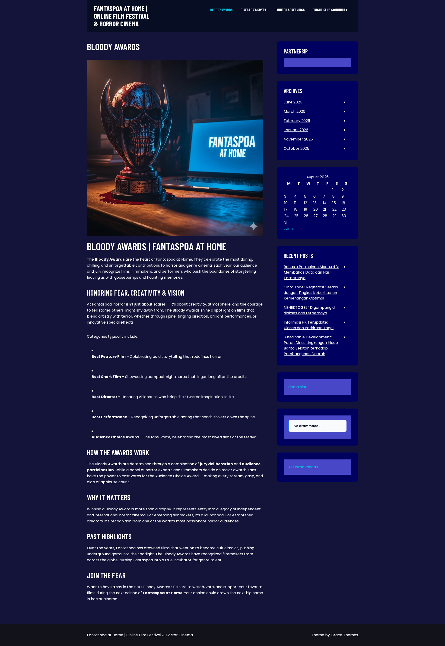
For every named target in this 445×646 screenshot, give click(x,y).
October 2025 (296, 148)
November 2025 (298, 139)
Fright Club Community (330, 9)
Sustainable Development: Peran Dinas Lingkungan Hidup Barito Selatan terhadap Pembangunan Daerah (311, 345)
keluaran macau (303, 467)
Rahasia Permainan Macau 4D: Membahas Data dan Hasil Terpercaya (311, 272)
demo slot (297, 387)
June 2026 (293, 102)
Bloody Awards (221, 9)
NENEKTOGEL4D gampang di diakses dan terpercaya (309, 310)
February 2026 (297, 120)
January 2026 (296, 130)
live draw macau (306, 426)
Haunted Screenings (290, 9)
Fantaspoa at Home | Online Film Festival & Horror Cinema (121, 16)
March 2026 (294, 111)
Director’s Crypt (254, 9)
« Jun (288, 228)
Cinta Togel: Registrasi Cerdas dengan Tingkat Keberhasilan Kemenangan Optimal (311, 292)
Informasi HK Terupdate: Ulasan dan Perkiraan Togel (309, 325)
